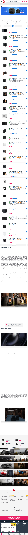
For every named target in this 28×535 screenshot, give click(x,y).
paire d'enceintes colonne (10, 356)
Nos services (17, 525)
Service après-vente (18, 526)
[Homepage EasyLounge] (3, 1)
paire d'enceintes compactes (17, 350)
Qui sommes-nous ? (18, 524)
